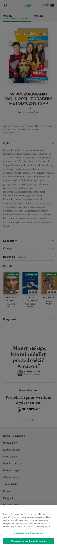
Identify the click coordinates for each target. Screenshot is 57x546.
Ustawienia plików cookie (28, 533)
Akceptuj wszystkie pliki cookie (28, 541)
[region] (28, 525)
